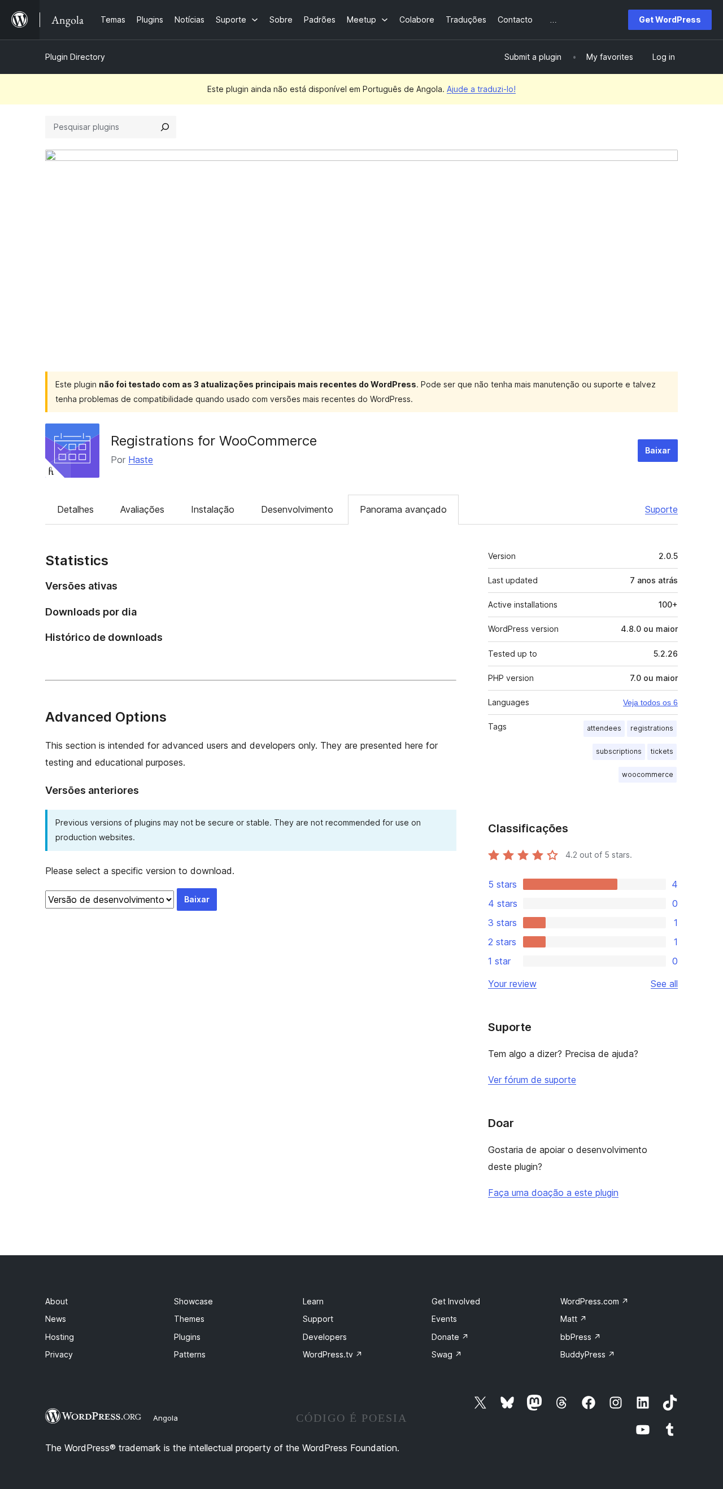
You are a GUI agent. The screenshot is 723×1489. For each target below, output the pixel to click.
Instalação (212, 509)
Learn (313, 1301)
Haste (140, 459)
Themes (189, 1319)
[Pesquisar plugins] (165, 127)
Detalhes (75, 509)
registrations (651, 728)
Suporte (661, 509)
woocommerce (647, 774)
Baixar (657, 450)
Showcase (193, 1301)
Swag (447, 1354)
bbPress (580, 1337)
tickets (662, 751)
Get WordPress (670, 19)
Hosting (59, 1337)
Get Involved (456, 1301)
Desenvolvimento (297, 509)
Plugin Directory (75, 57)
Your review (512, 983)
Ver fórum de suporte (532, 1079)
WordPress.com (594, 1301)
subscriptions (619, 751)
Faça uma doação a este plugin (553, 1192)
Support (318, 1319)
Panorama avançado (403, 509)
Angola (165, 1417)
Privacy (59, 1354)
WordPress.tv (333, 1354)
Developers (325, 1337)
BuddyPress (587, 1354)
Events (444, 1319)
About (56, 1301)
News (55, 1319)
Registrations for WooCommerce (214, 441)
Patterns (190, 1354)
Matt (573, 1319)
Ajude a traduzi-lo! (481, 89)
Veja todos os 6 (650, 702)
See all (664, 983)
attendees (604, 728)
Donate (450, 1337)
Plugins (187, 1337)
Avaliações (142, 509)
